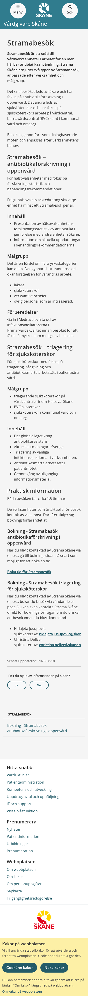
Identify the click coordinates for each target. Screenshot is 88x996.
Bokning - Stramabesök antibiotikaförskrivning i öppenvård (37, 728)
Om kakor (15, 876)
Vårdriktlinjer (18, 775)
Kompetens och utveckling (29, 789)
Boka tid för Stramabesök (29, 571)
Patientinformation (23, 836)
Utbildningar (17, 843)
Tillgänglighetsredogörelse (29, 898)
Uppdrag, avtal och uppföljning (33, 796)
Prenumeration (20, 850)
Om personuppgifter (24, 883)
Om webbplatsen (21, 869)
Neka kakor (54, 967)
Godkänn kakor (19, 967)
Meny (18, 12)
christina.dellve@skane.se (61, 644)
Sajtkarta (14, 891)
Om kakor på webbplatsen (22, 991)
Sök (70, 12)
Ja (17, 685)
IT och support (19, 803)
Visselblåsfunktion (22, 811)
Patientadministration (25, 782)
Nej (39, 685)
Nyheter (14, 829)
